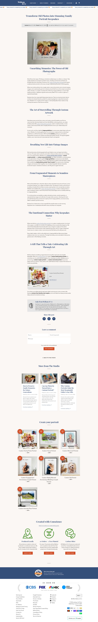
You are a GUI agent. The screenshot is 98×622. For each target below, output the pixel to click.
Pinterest (53, 597)
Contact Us (18, 612)
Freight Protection (37, 595)
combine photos (42, 256)
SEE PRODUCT (53, 280)
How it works (44, 3)
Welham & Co (78, 599)
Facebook (53, 595)
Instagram (53, 599)
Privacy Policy (36, 614)
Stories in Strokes (37, 599)
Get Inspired (19, 595)
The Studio (35, 601)
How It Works (19, 599)
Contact (60, 3)
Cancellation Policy (37, 612)
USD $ (78, 595)
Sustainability (19, 616)
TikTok (53, 603)
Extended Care (36, 597)
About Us (18, 614)
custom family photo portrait (56, 82)
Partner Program (37, 606)
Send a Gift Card (20, 618)
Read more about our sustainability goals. (49, 525)
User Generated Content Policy (40, 608)
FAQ (17, 602)
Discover (70, 3)
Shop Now (33, 3)
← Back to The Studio (49, 357)
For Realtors (19, 604)
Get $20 (35, 604)
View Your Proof (20, 610)
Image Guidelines (20, 597)
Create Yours (27, 553)
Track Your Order (20, 608)
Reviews (53, 3)
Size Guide (18, 601)
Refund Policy (36, 610)
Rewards (35, 602)
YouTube (53, 601)
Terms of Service (37, 616)
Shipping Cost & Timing (21, 606)
